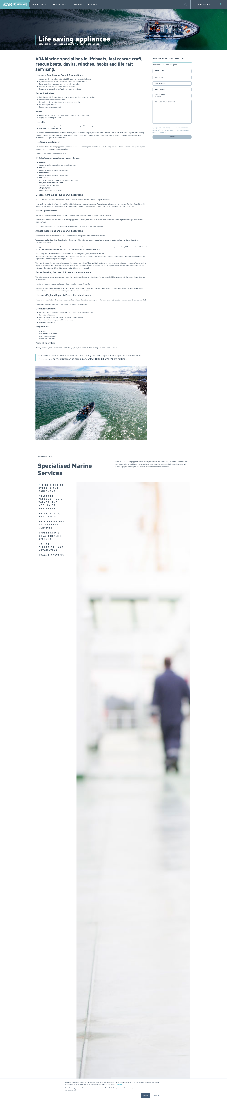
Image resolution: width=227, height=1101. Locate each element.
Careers (92, 4)
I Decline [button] (156, 1095)
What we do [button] (58, 4)
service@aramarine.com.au (68, 359)
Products (77, 4)
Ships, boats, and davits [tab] (49, 515)
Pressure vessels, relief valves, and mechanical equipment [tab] (51, 502)
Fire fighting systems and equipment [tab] (51, 488)
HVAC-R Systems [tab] (51, 555)
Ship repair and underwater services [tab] (52, 524)
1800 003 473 (102, 359)
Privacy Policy (120, 1084)
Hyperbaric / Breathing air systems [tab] (50, 536)
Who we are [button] (38, 4)
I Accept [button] (145, 1095)
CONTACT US (203, 4)
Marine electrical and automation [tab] (51, 547)
